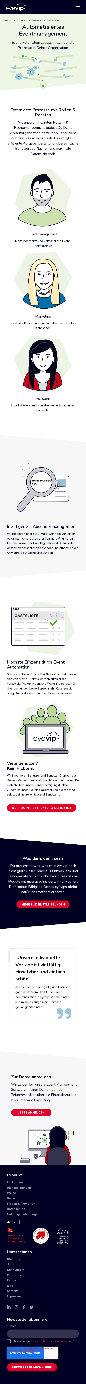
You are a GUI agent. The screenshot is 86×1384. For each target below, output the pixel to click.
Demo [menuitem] (11, 1198)
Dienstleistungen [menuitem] (19, 1187)
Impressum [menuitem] (14, 1296)
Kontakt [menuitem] (12, 1291)
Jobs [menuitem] (10, 1264)
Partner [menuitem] (12, 1280)
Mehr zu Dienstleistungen (43, 904)
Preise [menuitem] (11, 1193)
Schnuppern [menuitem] (16, 1269)
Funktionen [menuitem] (15, 1182)
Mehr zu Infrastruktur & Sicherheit (42, 807)
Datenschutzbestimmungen (50, 1341)
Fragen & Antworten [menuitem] (21, 1203)
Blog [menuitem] (10, 1285)
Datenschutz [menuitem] (16, 1209)
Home (8, 20)
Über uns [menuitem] (13, 1259)
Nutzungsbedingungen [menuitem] (23, 1214)
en (15, 1222)
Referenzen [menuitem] (15, 1275)
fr (22, 1222)
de (9, 1222)
